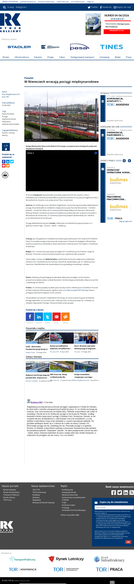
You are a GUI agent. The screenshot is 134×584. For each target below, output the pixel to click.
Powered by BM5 (25, 581)
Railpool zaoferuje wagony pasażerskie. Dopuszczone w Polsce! (37, 377)
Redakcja (36, 495)
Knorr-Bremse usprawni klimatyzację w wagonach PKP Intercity (85, 348)
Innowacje (105, 57)
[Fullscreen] (95, 188)
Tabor (62, 57)
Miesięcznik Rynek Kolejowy (44, 502)
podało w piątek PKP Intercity (76, 290)
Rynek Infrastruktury (11, 492)
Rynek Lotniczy (9, 497)
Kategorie (21, 7)
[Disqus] (62, 430)
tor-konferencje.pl (78, 2)
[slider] (62, 185)
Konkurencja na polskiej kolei (73, 497)
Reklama (36, 497)
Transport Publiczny (11, 495)
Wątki (118, 57)
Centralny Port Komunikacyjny (74, 510)
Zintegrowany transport (82, 57)
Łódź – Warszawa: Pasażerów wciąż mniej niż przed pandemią (37, 349)
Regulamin (37, 500)
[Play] (29, 188)
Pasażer (38, 57)
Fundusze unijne (68, 505)
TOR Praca (7, 500)
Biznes (6, 57)
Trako (64, 502)
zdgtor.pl (90, 2)
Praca (128, 57)
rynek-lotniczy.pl (63, 2)
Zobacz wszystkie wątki (70, 515)
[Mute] (42, 188)
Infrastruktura (22, 57)
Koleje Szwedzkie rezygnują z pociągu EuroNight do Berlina (83, 377)
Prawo (50, 57)
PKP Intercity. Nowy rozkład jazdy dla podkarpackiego (58, 377)
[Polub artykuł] (3, 161)
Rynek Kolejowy (9, 489)
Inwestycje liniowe (69, 492)
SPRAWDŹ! (118, 19)
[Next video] (36, 188)
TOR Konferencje (39, 492)
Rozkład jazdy (67, 489)
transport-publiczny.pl (46, 2)
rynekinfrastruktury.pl (28, 2)
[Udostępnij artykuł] (8, 161)
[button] (124, 165)
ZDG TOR (36, 489)
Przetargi (65, 507)
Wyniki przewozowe (70, 495)
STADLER (65, 500)
